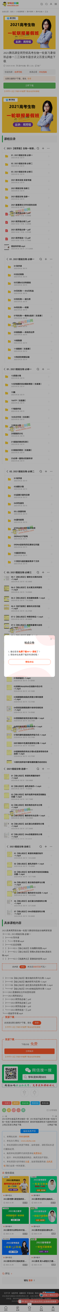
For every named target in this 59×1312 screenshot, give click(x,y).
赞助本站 (29, 662)
